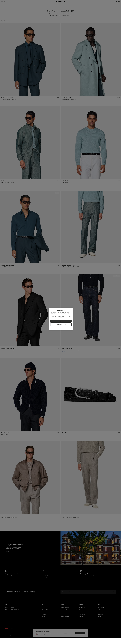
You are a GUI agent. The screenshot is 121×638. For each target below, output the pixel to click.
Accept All (61, 321)
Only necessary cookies (61, 324)
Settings (61, 327)
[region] (61, 319)
